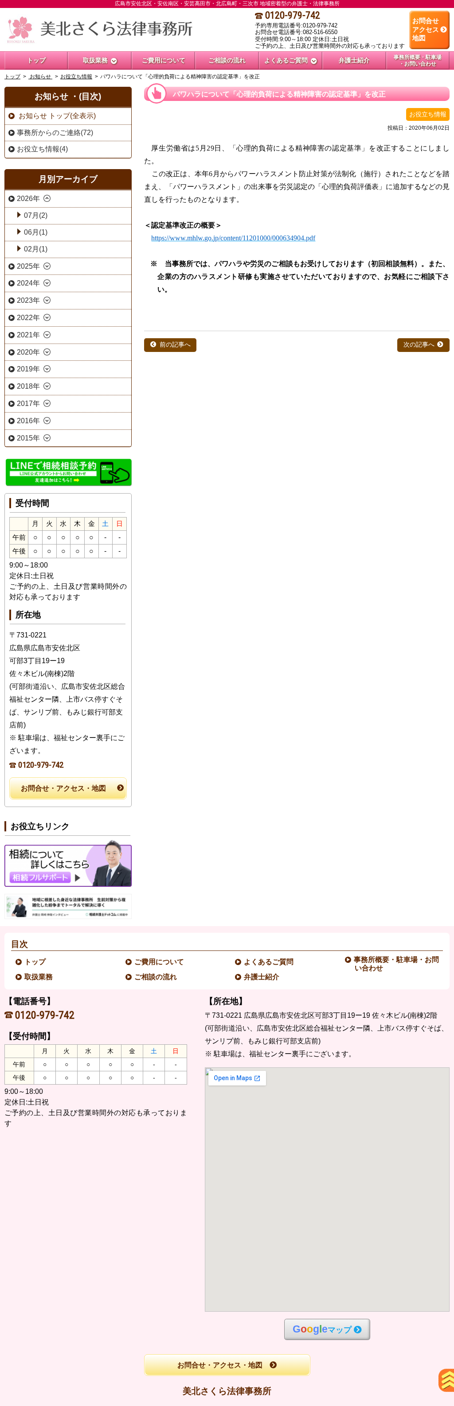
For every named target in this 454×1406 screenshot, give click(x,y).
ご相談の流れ (156, 977)
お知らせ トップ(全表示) (56, 116)
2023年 (28, 300)
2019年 (28, 369)
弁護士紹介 (262, 977)
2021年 (28, 335)
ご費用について (159, 962)
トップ (36, 60)
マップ (322, 1329)
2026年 (28, 198)
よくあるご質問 (269, 962)
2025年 (28, 266)
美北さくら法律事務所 (227, 1391)
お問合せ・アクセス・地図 (63, 788)
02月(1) (35, 249)
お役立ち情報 (76, 76)
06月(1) (35, 232)
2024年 (28, 283)
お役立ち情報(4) (42, 149)
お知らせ (40, 76)
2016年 (28, 421)
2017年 (28, 403)
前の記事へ (175, 344)
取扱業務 (39, 977)
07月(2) (35, 215)
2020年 (28, 352)
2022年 (28, 317)
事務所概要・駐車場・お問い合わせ (397, 964)
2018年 (28, 386)
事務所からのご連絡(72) (55, 132)
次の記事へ (418, 344)
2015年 (28, 438)
